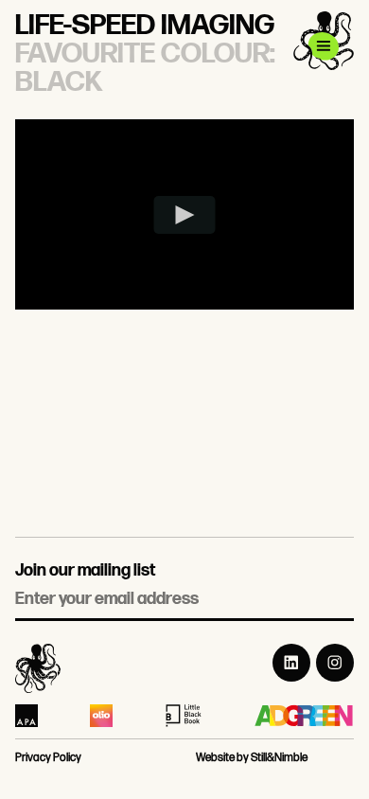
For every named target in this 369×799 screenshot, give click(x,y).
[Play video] (185, 215)
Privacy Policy (48, 758)
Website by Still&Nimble (252, 758)
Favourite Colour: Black (145, 68)
